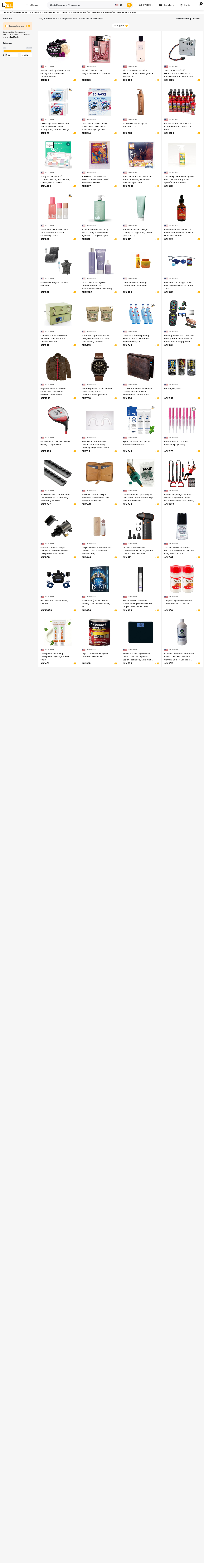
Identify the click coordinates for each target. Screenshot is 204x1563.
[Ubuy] (7, 5)
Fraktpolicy (15, 37)
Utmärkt (196, 18)
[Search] (129, 5)
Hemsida (7, 12)
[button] (146, 5)
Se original (119, 25)
